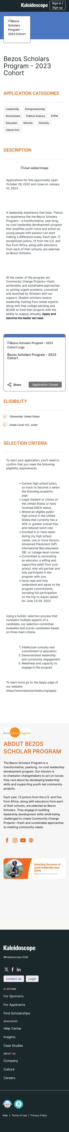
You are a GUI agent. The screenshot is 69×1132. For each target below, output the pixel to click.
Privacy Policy (39, 1115)
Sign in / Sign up (57, 5)
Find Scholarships (17, 1013)
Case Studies (13, 1045)
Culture (9, 1069)
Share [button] (17, 384)
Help (5, 1115)
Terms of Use (19, 1115)
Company (11, 1061)
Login (32, 979)
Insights (9, 1037)
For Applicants (14, 1005)
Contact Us (13, 979)
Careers (9, 1078)
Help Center (12, 1028)
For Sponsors (14, 996)
